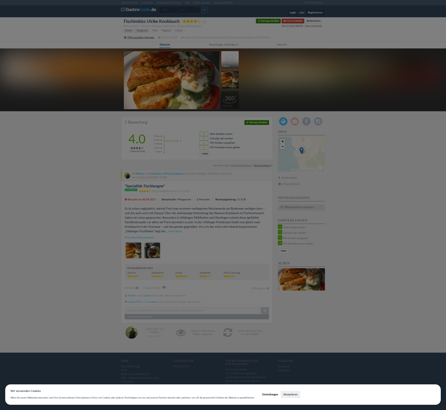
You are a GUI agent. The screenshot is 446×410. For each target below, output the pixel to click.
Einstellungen (270, 394)
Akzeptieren (290, 394)
